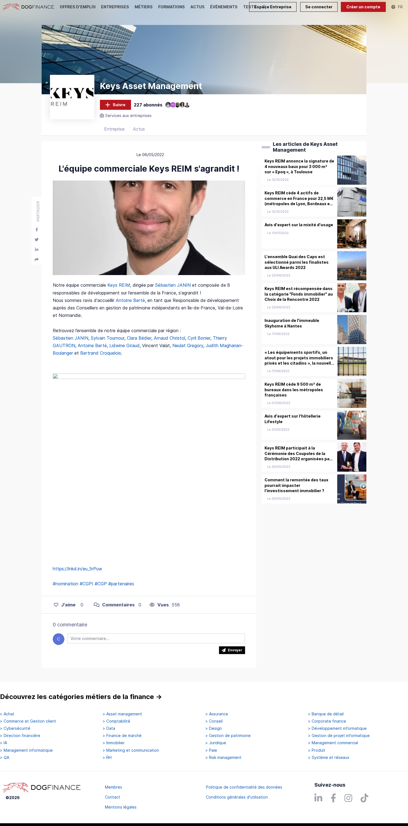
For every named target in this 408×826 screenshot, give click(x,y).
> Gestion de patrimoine (228, 735)
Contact (112, 797)
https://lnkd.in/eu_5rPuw (77, 568)
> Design (213, 728)
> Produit (316, 750)
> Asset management (122, 714)
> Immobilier (114, 743)
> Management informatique (26, 750)
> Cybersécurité (15, 728)
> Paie (211, 750)
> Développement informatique (337, 728)
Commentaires (118, 605)
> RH (107, 757)
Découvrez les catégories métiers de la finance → (81, 697)
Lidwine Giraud (124, 345)
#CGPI (86, 583)
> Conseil (214, 721)
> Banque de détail (326, 714)
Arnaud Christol (169, 338)
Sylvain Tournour (107, 338)
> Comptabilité (116, 721)
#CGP (101, 583)
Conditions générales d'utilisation (237, 797)
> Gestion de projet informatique (339, 735)
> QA (4, 757)
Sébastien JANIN (173, 285)
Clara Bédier (139, 338)
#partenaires (121, 583)
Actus (139, 129)
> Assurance (216, 714)
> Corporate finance (327, 721)
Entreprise (114, 129)
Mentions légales (121, 807)
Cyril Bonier (199, 338)
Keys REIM (118, 285)
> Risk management (223, 757)
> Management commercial (333, 743)
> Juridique (215, 743)
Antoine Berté (130, 300)
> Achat (7, 714)
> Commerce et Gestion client (28, 721)
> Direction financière (20, 735)
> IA (3, 743)
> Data (109, 728)
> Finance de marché (122, 735)
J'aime (68, 605)
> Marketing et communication (131, 750)
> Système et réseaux (328, 757)
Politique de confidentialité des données (244, 787)
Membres (113, 787)
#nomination (65, 583)
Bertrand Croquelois (100, 353)
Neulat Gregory (187, 345)
